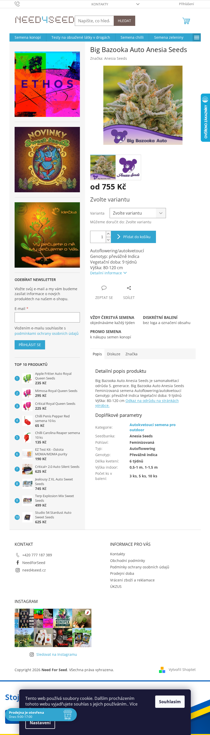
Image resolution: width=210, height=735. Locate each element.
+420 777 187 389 (37, 554)
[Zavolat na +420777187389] (22, 3)
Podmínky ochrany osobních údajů (139, 567)
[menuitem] (27, 37)
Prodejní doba (122, 573)
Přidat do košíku (137, 236)
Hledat (124, 20)
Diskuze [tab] (113, 353)
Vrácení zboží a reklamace (132, 580)
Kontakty (99, 4)
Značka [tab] (131, 353)
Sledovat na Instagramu (56, 654)
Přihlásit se (30, 344)
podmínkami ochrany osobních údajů (47, 333)
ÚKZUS (116, 586)
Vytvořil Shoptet (182, 669)
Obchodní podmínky (127, 560)
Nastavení (40, 723)
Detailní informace (106, 272)
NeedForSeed (33, 562)
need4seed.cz (34, 570)
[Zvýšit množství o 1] (108, 234)
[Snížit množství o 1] (108, 240)
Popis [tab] (97, 353)
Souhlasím (170, 701)
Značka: (108, 58)
